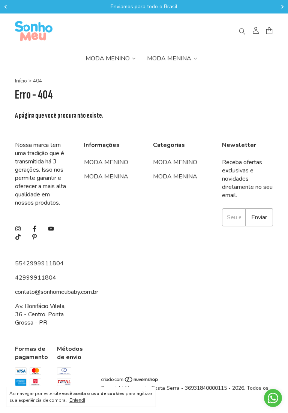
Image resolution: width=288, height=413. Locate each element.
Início (21, 80)
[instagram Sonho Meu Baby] (18, 229)
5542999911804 (39, 263)
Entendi (77, 400)
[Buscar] (242, 31)
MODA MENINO (108, 58)
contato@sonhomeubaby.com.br (56, 292)
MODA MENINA (169, 58)
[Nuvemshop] (130, 381)
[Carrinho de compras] (269, 31)
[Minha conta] (256, 31)
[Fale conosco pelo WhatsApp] (273, 398)
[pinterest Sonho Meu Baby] (35, 237)
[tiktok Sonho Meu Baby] (18, 237)
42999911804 (35, 278)
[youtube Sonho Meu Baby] (51, 229)
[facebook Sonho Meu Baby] (35, 229)
